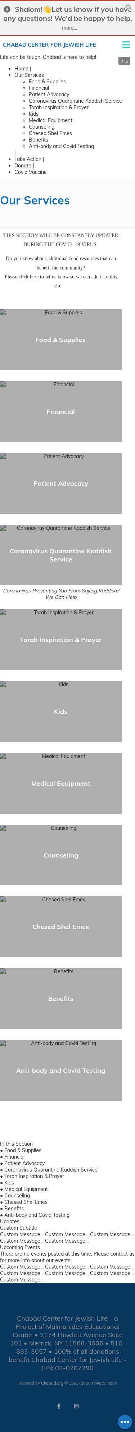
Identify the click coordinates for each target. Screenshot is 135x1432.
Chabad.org (52, 1383)
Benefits (38, 140)
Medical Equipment (50, 120)
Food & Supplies (47, 81)
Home (21, 68)
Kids (34, 114)
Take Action (27, 159)
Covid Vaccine (30, 172)
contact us (123, 1254)
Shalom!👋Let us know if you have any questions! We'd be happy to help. (67, 14)
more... (69, 28)
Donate (22, 165)
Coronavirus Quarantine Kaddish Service (75, 101)
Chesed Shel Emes (50, 133)
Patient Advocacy (49, 94)
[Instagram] (76, 1406)
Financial (39, 88)
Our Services (29, 75)
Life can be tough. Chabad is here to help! (48, 57)
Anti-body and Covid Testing (61, 146)
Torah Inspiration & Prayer (59, 107)
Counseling (41, 127)
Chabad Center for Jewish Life (49, 44)
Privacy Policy (104, 1383)
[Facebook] (59, 1406)
